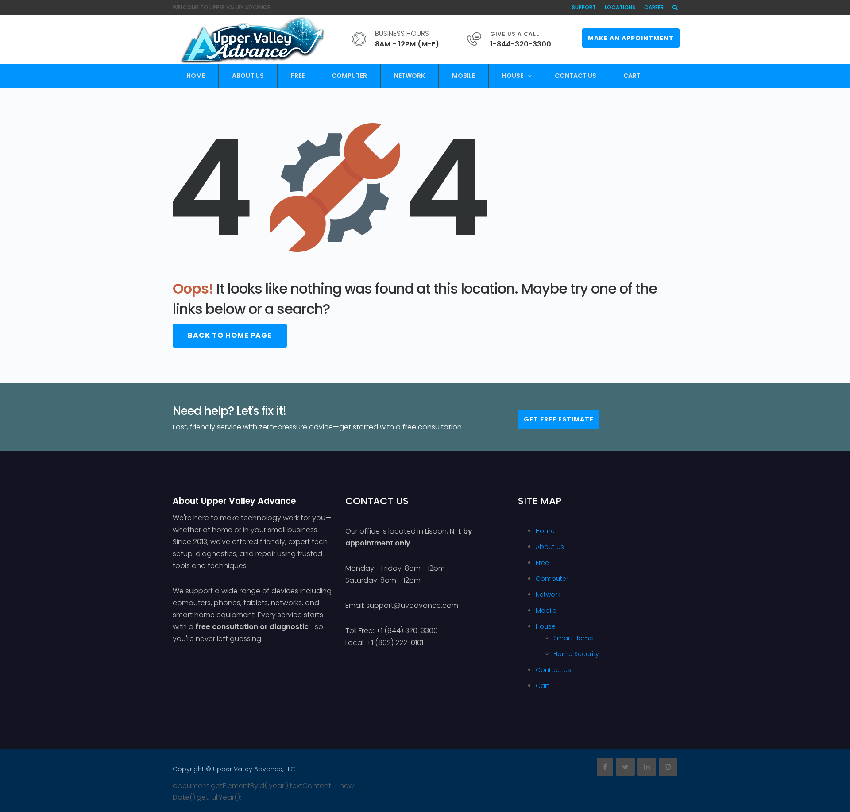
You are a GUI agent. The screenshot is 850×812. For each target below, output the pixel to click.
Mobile (463, 75)
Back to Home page (230, 335)
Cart (632, 75)
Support (584, 7)
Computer (349, 75)
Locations (620, 7)
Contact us (575, 75)
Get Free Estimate (559, 419)
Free (298, 75)
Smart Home (573, 638)
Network (409, 75)
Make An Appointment (631, 38)
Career (654, 7)
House (512, 75)
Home (195, 75)
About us (248, 75)
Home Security (576, 654)
